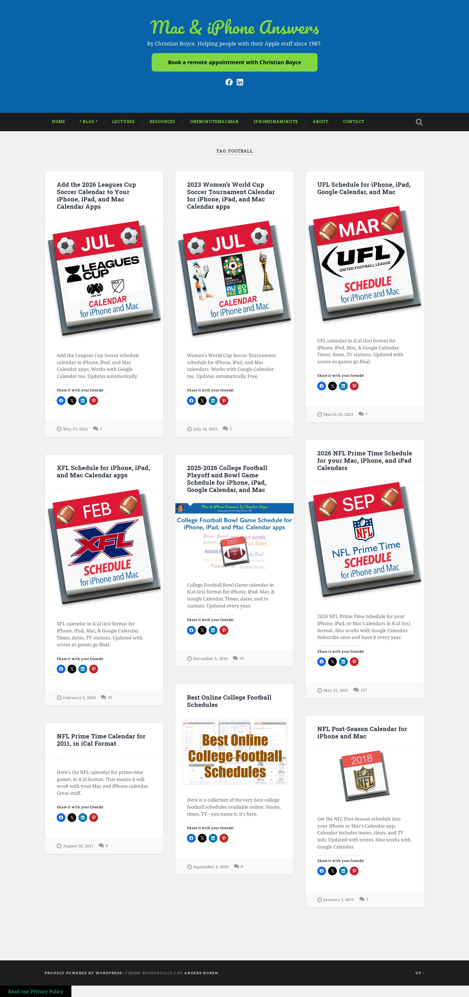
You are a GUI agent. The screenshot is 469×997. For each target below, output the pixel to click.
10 (110, 697)
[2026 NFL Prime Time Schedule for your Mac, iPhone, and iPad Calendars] (365, 541)
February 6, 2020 (79, 697)
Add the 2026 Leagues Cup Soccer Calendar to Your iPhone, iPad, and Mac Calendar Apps (96, 195)
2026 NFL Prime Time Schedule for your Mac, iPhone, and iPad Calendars (364, 460)
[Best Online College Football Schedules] (234, 751)
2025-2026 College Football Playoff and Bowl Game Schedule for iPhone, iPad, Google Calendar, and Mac (227, 479)
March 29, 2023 (338, 414)
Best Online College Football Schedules (229, 701)
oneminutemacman (214, 121)
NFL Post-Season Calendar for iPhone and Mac (362, 732)
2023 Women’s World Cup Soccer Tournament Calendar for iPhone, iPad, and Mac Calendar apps (231, 195)
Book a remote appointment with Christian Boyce (234, 62)
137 (363, 690)
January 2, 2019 (339, 899)
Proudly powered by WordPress (83, 973)
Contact (354, 121)
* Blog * (88, 121)
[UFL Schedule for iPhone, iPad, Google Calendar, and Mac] (365, 265)
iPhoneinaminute (275, 121)
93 (242, 658)
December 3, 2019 (210, 658)
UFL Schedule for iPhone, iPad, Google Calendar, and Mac (364, 188)
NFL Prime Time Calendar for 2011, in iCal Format (101, 739)
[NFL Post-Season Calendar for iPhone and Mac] (365, 776)
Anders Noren (201, 973)
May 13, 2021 (336, 690)
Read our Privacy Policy (35, 991)
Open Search (419, 122)
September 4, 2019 (211, 866)
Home (58, 121)
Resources (162, 121)
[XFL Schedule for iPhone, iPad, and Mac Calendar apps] (104, 548)
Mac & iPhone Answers (234, 27)
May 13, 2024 (75, 429)
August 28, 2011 (78, 845)
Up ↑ (419, 973)
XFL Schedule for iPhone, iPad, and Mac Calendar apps (103, 471)
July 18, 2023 (205, 429)
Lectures (123, 121)
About (320, 121)
